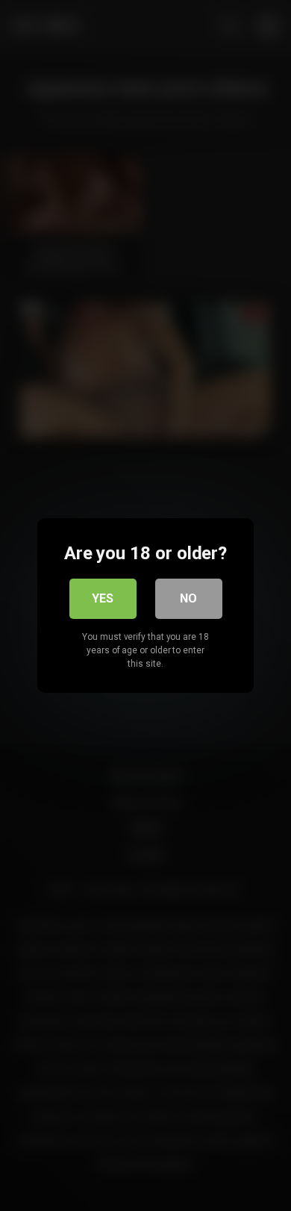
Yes (102, 598)
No (188, 598)
